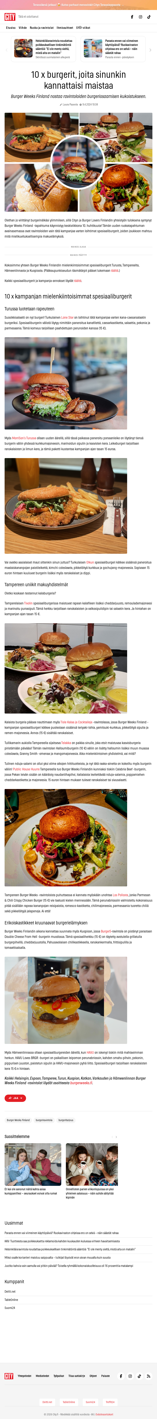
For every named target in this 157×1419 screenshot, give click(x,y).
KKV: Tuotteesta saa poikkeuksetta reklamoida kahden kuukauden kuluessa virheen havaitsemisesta (62, 1241)
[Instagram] (140, 16)
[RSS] (148, 1376)
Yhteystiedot (24, 1376)
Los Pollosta (120, 895)
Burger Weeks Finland (18, 1120)
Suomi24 (10, 1308)
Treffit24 (110, 1402)
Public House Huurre (26, 769)
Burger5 (106, 931)
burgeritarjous (66, 1120)
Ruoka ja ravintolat (42, 27)
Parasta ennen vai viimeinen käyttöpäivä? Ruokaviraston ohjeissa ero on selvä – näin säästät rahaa (62, 1233)
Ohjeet (93, 1376)
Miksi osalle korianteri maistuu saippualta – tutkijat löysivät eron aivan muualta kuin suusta (58, 1257)
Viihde (23, 27)
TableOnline (11, 1299)
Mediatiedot (42, 1376)
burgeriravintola (44, 1120)
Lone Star (67, 317)
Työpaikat (59, 1376)
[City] (9, 1376)
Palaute (105, 1376)
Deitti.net (10, 1291)
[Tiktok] (149, 16)
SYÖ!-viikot (83, 27)
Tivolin (28, 603)
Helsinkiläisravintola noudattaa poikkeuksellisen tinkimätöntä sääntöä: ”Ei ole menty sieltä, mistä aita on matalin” (70, 1249)
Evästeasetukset (104, 1414)
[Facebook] (132, 16)
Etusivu (11, 27)
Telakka (66, 743)
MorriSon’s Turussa (24, 438)
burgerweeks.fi (81, 1083)
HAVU (90, 1052)
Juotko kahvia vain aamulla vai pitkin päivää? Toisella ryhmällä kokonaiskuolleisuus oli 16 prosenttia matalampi (69, 1265)
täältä (114, 271)
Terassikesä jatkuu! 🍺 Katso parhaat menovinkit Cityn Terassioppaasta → (78, 5)
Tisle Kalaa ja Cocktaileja (76, 722)
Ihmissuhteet (65, 27)
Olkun (90, 562)
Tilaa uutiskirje (77, 1376)
